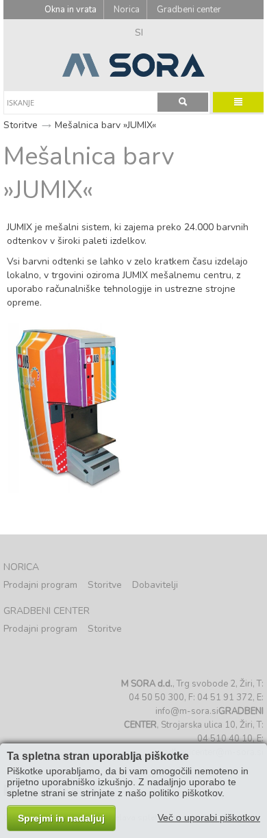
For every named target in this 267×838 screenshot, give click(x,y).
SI (139, 32)
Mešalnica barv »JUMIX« (105, 125)
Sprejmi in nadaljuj (61, 818)
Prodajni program (40, 584)
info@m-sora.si (186, 711)
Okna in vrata (70, 9)
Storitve (20, 125)
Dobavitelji (155, 584)
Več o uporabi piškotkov (208, 817)
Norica (127, 9)
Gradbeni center (189, 9)
